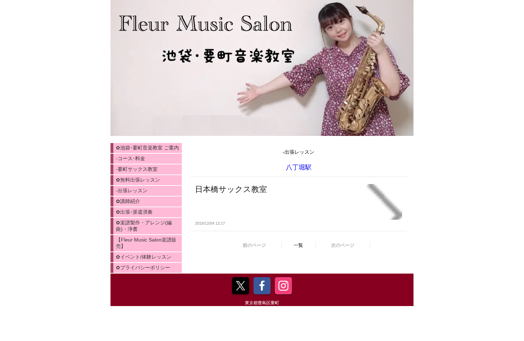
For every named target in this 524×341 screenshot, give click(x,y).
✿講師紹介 (128, 201)
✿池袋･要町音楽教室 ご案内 (147, 148)
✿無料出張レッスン (138, 180)
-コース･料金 (130, 158)
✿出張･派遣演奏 (134, 212)
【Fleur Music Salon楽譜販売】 (146, 243)
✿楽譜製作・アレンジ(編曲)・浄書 (144, 226)
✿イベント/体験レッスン (143, 257)
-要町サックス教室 (137, 169)
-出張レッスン (132, 190)
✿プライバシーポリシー (143, 267)
